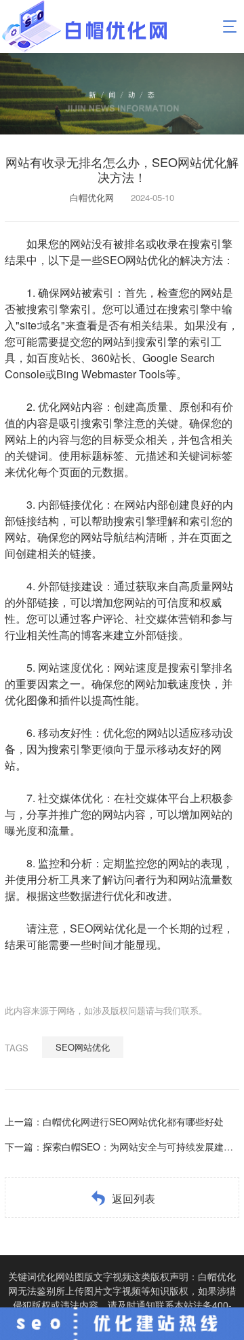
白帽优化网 (92, 197)
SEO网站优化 (83, 1046)
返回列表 (133, 1198)
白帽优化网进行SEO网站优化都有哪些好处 (133, 1121)
